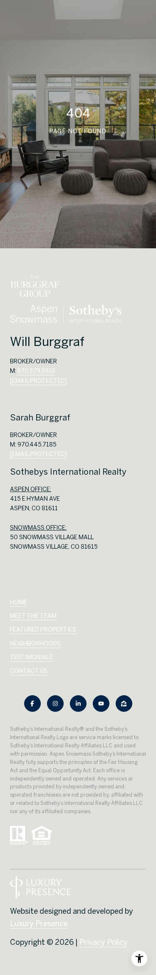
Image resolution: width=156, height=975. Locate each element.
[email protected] (38, 454)
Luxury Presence (39, 923)
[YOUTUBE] (101, 703)
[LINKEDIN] (78, 703)
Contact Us (28, 671)
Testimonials (31, 657)
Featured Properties (43, 629)
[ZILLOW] (124, 703)
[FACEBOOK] (32, 703)
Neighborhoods (35, 643)
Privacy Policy (103, 942)
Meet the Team (33, 615)
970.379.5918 (36, 370)
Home (18, 602)
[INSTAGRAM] (55, 703)
